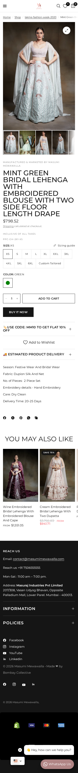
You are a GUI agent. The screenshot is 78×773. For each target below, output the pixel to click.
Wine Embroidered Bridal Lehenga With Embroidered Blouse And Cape (18, 513)
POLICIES (13, 622)
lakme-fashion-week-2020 (40, 17)
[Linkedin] (36, 684)
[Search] (58, 6)
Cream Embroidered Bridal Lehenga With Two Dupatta (55, 511)
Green (8, 283)
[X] (13, 417)
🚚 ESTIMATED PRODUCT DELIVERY (33, 354)
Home (7, 17)
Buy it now (18, 312)
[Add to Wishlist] (33, 453)
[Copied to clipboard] (37, 417)
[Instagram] (17, 684)
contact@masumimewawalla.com (38, 559)
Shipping (8, 226)
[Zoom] (66, 30)
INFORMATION (19, 608)
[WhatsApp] (29, 417)
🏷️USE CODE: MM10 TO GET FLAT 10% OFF (34, 328)
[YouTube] (26, 684)
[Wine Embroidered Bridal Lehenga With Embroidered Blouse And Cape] (20, 475)
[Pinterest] (21, 417)
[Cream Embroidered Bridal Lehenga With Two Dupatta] (57, 475)
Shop (18, 17)
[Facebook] (5, 417)
